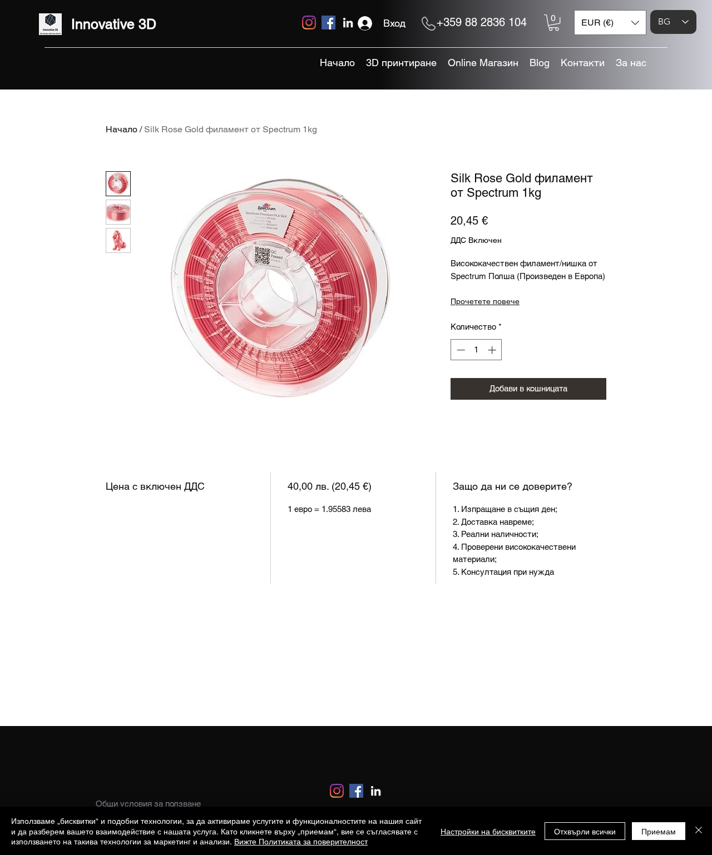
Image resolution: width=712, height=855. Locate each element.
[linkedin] (348, 22)
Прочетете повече (485, 301)
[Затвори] (698, 831)
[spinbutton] (476, 350)
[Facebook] (328, 22)
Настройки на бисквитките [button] (488, 831)
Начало (121, 129)
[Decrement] (459, 350)
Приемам (658, 831)
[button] (553, 22)
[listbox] (610, 22)
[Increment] (493, 350)
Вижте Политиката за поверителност (301, 841)
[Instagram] (309, 22)
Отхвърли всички (585, 831)
